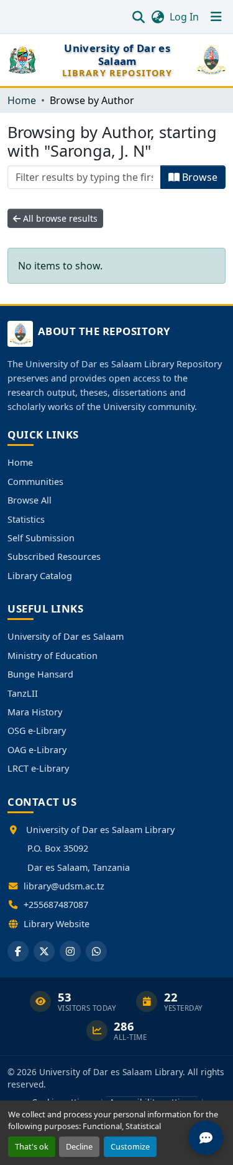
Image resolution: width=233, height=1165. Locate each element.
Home (20, 462)
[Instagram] (70, 951)
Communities (35, 481)
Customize (130, 1146)
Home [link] (21, 100)
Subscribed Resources (54, 556)
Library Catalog (39, 576)
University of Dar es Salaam (65, 636)
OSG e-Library (36, 730)
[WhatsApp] (96, 951)
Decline (79, 1146)
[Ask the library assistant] (205, 1137)
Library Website (56, 924)
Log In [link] (184, 17)
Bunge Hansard (40, 674)
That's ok (31, 1146)
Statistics (26, 519)
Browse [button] (198, 177)
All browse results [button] (59, 218)
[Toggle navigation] (216, 16)
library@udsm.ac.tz (64, 886)
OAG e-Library (36, 750)
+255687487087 (56, 904)
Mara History (34, 712)
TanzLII (22, 693)
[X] (44, 951)
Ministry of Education (52, 655)
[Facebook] (18, 951)
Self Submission (41, 538)
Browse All (29, 500)
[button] (138, 16)
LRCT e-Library (38, 768)
